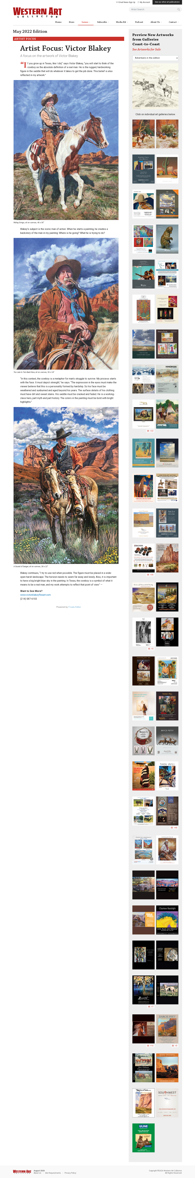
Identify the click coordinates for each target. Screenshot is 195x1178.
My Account (145, 2)
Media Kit (121, 22)
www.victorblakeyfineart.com (35, 594)
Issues (85, 22)
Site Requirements (53, 1173)
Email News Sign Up (127, 2)
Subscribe (102, 22)
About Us (155, 22)
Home (58, 22)
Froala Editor (74, 607)
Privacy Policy (70, 1173)
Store (71, 22)
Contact (173, 22)
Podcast (139, 22)
